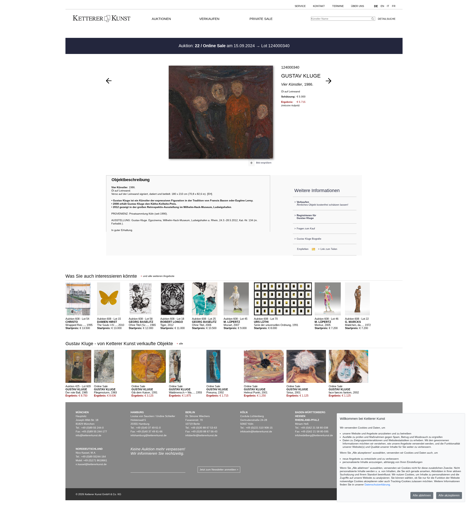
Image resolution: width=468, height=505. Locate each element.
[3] (328, 81)
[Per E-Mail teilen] (312, 249)
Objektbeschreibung (131, 179)
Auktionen (161, 19)
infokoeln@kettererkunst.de (256, 431)
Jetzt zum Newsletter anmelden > (219, 469)
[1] (109, 81)
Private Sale (261, 19)
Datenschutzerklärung (377, 484)
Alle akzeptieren (449, 495)
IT (388, 6)
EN (382, 6)
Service (300, 6)
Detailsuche (386, 18)
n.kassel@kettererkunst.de (91, 464)
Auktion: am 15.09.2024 (217, 45)
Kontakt (319, 6)
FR (393, 6)
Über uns (357, 6)
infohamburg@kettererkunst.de (149, 435)
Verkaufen (209, 19)
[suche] (373, 18)
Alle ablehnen (422, 495)
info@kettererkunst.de (88, 435)
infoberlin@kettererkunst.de (201, 435)
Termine (338, 6)
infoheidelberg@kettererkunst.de (314, 435)
